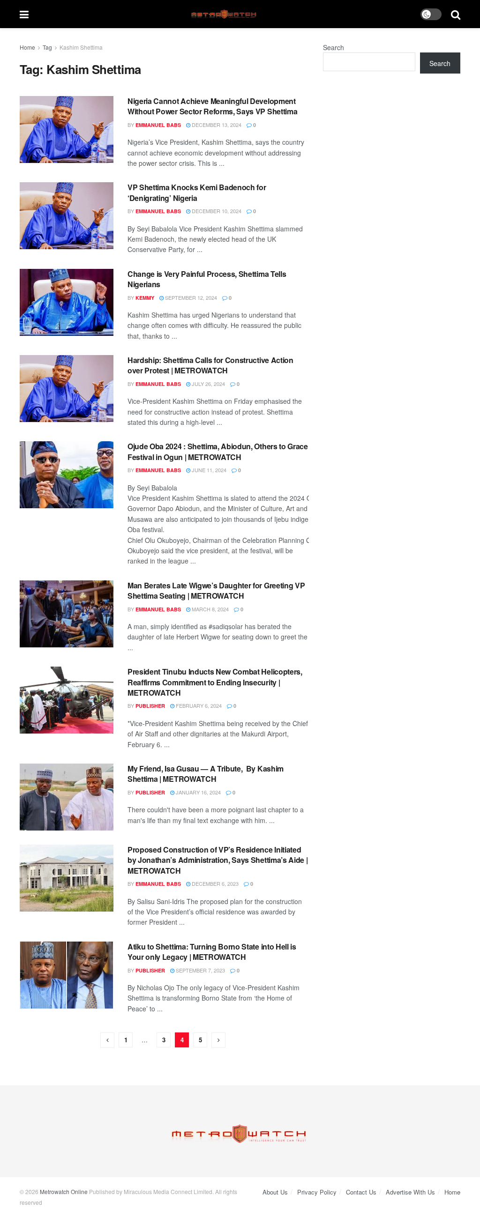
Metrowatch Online (64, 1191)
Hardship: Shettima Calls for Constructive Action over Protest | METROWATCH (210, 365)
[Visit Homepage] (225, 14)
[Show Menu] (24, 14)
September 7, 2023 (199, 970)
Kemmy (144, 297)
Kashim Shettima (81, 47)
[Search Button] (455, 14)
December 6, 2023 (214, 883)
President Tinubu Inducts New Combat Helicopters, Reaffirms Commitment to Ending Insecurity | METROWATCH (215, 682)
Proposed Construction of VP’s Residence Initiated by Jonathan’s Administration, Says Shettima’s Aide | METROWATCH (218, 860)
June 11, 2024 (208, 470)
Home (27, 47)
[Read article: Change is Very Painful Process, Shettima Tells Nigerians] (66, 302)
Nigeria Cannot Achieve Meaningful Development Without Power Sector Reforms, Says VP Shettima (212, 106)
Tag (47, 47)
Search (333, 47)
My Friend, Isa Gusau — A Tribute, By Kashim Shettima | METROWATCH (206, 773)
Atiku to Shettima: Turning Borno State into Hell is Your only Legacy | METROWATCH (212, 951)
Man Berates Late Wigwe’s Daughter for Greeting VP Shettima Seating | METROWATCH (216, 590)
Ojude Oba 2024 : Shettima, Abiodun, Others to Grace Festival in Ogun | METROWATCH (218, 451)
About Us (275, 1191)
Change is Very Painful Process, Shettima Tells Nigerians (207, 278)
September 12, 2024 (190, 297)
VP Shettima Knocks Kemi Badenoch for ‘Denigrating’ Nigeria (197, 192)
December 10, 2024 (215, 211)
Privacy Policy (317, 1191)
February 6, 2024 (198, 705)
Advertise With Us (410, 1191)
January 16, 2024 (197, 792)
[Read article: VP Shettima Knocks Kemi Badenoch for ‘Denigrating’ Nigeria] (66, 215)
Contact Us (361, 1191)
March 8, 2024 (209, 609)
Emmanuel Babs (158, 124)
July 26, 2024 (207, 383)
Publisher (150, 705)
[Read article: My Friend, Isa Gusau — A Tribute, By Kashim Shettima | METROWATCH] (66, 797)
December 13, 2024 (215, 124)
